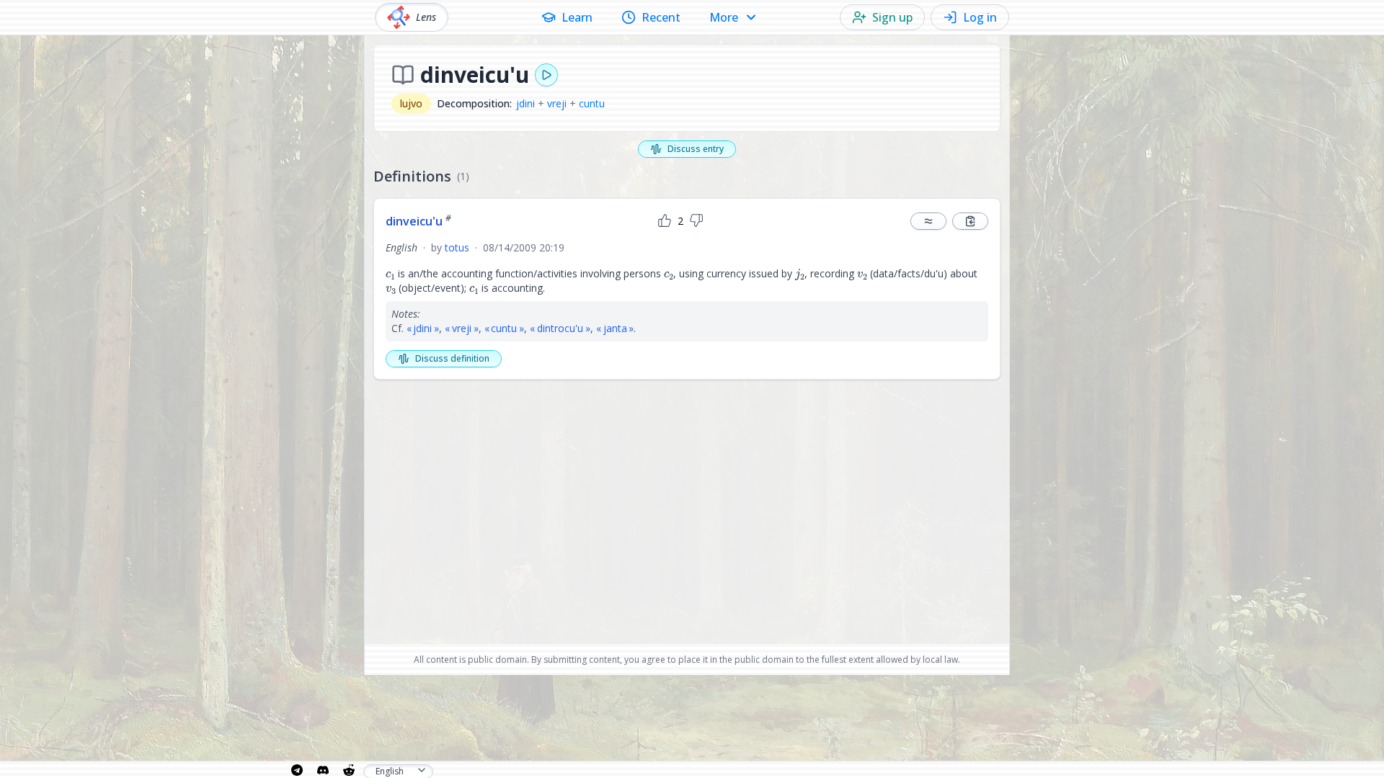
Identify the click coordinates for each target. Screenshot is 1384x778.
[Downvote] (696, 221)
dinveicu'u (418, 221)
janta (615, 328)
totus (457, 247)
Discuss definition (452, 358)
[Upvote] (665, 221)
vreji (557, 103)
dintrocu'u (560, 328)
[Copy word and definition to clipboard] (970, 221)
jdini (525, 103)
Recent (661, 17)
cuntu (592, 103)
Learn (577, 17)
